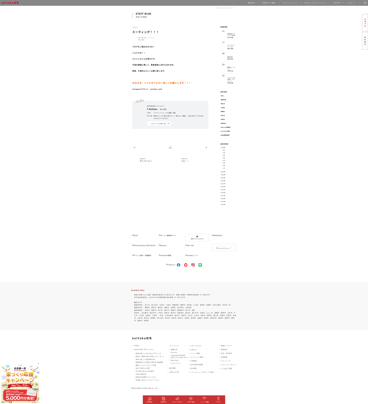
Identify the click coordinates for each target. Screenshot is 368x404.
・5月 (223, 158)
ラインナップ (174, 346)
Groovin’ (174, 352)
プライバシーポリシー (229, 365)
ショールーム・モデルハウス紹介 (202, 372)
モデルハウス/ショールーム (315, 3)
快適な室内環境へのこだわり (146, 377)
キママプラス (175, 363)
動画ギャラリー (226, 346)
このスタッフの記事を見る (158, 123)
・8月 (223, 150)
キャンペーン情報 (196, 357)
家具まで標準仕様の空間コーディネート (150, 356)
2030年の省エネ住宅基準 (145, 371)
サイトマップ (226, 361)
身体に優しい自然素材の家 (145, 359)
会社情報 (193, 368)
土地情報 (193, 361)
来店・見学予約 (226, 353)
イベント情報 (195, 353)
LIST (170, 148)
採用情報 (224, 357)
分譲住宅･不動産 (269, 3)
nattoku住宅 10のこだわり (144, 349)
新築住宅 (251, 3)
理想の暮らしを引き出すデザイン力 (148, 353)
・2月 (223, 165)
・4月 (223, 160)
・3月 (223, 163)
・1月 (223, 168)
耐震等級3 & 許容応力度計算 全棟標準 (149, 362)
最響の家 (174, 349)
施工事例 (172, 368)
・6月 (223, 155)
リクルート (351, 3)
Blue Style (175, 360)
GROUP (337, 3)
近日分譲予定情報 (196, 365)
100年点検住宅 (141, 374)
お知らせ (193, 350)
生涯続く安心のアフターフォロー (148, 380)
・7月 (223, 152)
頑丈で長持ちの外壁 (143, 368)
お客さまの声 (174, 372)
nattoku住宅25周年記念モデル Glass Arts (179, 356)
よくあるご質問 (226, 368)
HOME (216, 8)
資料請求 (224, 349)
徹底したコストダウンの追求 (146, 365)
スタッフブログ (222, 8)
